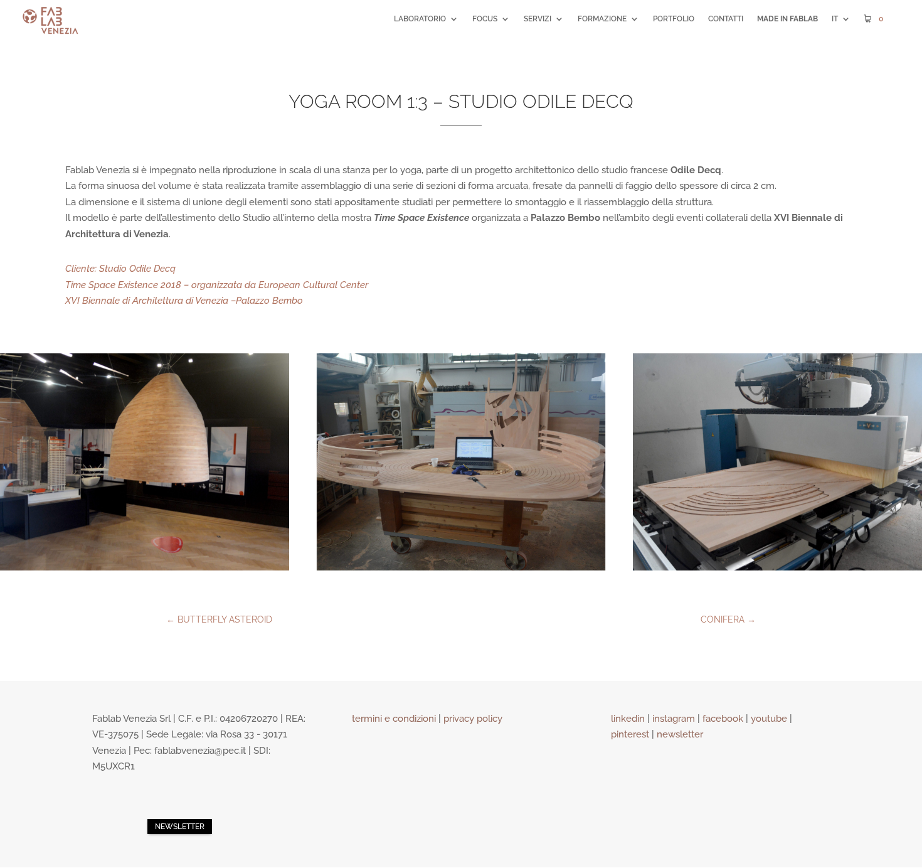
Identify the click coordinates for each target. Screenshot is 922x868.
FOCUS (484, 18)
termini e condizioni (394, 718)
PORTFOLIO (673, 18)
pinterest (630, 734)
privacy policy (472, 718)
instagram (673, 718)
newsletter (680, 734)
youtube (769, 718)
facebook (722, 718)
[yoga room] (144, 461)
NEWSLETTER (179, 826)
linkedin (628, 718)
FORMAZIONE (602, 18)
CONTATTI (725, 18)
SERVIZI (537, 18)
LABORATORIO (420, 18)
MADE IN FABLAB (787, 18)
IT (835, 18)
